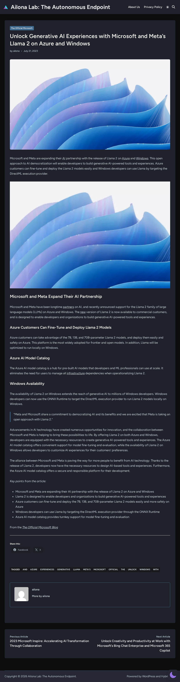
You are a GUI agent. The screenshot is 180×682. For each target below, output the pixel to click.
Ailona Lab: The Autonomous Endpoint (60, 7)
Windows (142, 158)
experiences (47, 569)
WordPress (148, 676)
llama (76, 569)
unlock (132, 569)
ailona (16, 50)
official (113, 569)
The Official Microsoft (22, 28)
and (25, 569)
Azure (126, 158)
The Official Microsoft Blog (40, 527)
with (156, 569)
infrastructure (76, 373)
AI (63, 158)
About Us (134, 7)
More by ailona (41, 596)
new (83, 312)
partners (68, 307)
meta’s (87, 569)
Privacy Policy (153, 7)
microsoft (100, 569)
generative (63, 569)
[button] (173, 675)
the (123, 569)
